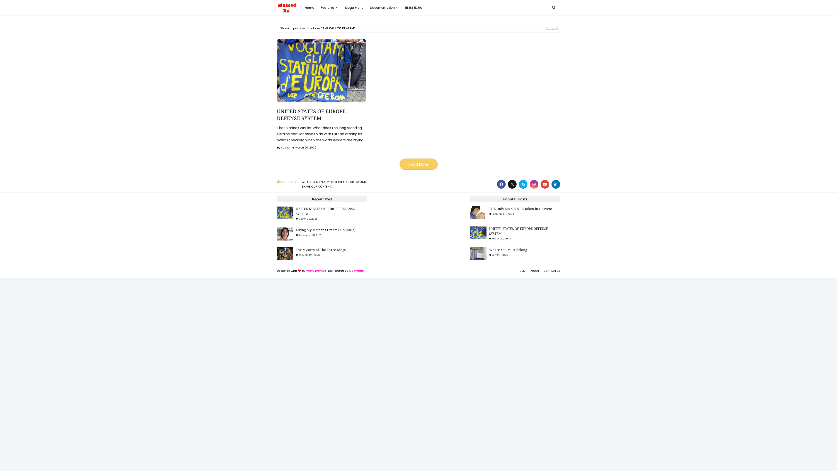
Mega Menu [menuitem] (354, 7)
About (535, 271)
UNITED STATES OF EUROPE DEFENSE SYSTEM (311, 115)
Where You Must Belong (508, 249)
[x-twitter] (512, 184)
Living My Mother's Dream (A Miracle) (326, 230)
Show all (552, 28)
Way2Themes (316, 271)
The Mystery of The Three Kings (321, 249)
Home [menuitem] (309, 7)
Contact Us (552, 271)
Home (521, 271)
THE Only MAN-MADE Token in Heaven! (520, 208)
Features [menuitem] (328, 7)
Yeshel (285, 147)
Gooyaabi (356, 271)
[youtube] (545, 184)
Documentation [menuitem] (382, 7)
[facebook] (501, 184)
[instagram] (534, 184)
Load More (418, 164)
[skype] (523, 184)
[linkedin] (555, 184)
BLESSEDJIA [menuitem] (413, 7)
